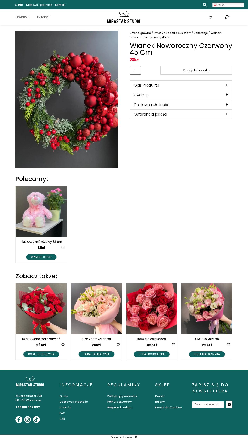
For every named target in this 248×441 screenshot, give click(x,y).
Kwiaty (21, 17)
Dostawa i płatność (39, 5)
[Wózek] (227, 17)
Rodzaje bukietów (178, 33)
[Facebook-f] (19, 419)
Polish (220, 4)
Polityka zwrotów (119, 402)
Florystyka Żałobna (168, 407)
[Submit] (229, 404)
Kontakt (60, 5)
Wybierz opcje (41, 257)
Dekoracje (201, 33)
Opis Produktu (146, 85)
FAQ (62, 413)
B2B (62, 419)
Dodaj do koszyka (196, 70)
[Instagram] (27, 419)
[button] (205, 5)
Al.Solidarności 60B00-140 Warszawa (29, 398)
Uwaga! (141, 95)
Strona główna (140, 33)
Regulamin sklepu (119, 407)
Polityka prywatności (122, 396)
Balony (42, 17)
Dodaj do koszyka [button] (41, 354)
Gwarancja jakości (150, 114)
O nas (19, 5)
